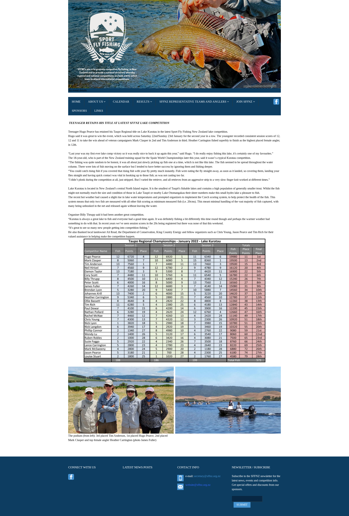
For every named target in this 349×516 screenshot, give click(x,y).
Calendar (121, 101)
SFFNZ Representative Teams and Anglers (193, 101)
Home (76, 101)
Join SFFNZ (244, 101)
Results (143, 101)
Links (98, 110)
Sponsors (79, 110)
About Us (96, 101)
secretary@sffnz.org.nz (207, 476)
